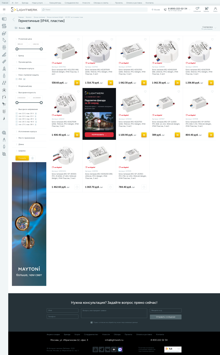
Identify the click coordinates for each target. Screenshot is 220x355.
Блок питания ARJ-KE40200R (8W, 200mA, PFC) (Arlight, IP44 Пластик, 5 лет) (165, 72)
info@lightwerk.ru (114, 340)
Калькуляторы (55, 3)
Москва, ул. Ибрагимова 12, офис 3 (69, 340)
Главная (5, 3)
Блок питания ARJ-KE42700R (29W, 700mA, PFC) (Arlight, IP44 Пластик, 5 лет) (65, 124)
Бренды (25, 3)
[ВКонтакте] (107, 349)
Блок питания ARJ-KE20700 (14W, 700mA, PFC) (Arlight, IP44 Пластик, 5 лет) (132, 124)
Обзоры (117, 334)
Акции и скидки (53, 334)
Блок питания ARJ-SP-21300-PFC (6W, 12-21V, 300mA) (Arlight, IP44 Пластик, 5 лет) (166, 124)
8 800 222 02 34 (159, 340)
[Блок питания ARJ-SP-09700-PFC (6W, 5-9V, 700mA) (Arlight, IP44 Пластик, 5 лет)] (200, 103)
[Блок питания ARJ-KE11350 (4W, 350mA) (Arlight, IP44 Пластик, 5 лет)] (66, 51)
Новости (86, 3)
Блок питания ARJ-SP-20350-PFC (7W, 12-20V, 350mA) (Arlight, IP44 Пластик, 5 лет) (133, 176)
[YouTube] (95, 349)
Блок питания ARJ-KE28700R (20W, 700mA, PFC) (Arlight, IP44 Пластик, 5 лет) (98, 72)
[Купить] (77, 82)
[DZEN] (114, 349)
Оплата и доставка (134, 3)
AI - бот (15, 3)
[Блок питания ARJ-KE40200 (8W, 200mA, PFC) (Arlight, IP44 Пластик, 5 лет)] (99, 155)
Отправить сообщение (165, 317)
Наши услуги (37, 3)
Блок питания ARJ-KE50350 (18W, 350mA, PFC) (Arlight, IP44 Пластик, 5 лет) (132, 72)
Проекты (119, 3)
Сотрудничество (72, 3)
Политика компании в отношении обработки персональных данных (146, 349)
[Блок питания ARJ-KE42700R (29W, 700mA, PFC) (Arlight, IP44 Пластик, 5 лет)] (66, 103)
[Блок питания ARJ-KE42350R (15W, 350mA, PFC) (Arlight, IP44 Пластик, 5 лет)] (200, 51)
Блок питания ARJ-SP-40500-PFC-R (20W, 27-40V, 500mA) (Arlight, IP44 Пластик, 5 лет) (64, 176)
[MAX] (120, 349)
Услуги (77, 334)
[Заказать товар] (77, 187)
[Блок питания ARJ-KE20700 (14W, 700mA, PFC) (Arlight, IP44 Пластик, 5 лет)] (133, 103)
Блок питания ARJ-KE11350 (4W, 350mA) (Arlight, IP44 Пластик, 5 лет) (65, 72)
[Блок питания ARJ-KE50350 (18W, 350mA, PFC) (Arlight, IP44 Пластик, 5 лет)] (133, 51)
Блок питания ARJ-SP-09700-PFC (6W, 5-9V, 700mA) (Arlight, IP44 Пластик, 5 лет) (199, 124)
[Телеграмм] (101, 349)
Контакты (150, 3)
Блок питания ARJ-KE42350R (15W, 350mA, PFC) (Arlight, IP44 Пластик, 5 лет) (199, 72)
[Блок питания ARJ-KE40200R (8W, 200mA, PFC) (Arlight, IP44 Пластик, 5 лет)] (166, 51)
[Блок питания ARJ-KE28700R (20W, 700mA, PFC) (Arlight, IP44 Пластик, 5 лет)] (99, 51)
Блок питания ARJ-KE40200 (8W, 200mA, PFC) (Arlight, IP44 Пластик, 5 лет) (99, 176)
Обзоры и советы (101, 3)
